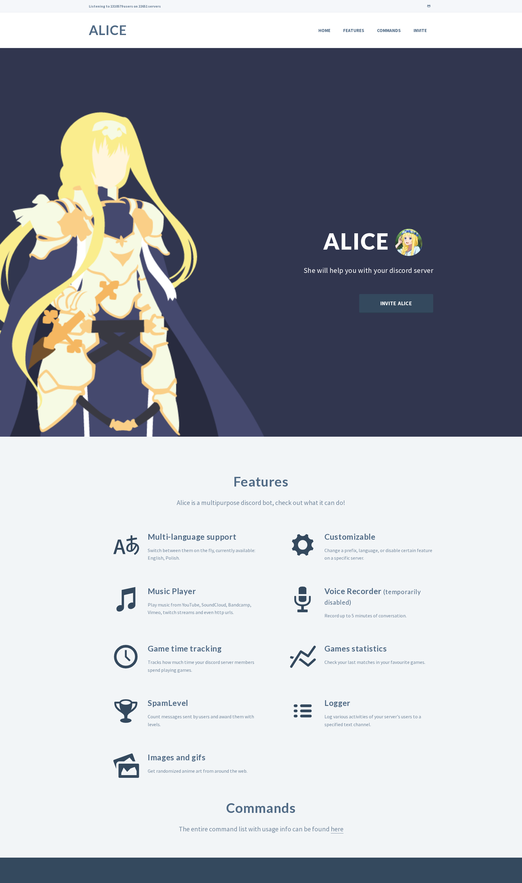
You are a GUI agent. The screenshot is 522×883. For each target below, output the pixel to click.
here (337, 829)
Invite (420, 30)
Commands (389, 30)
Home (324, 30)
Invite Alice (396, 303)
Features (353, 30)
